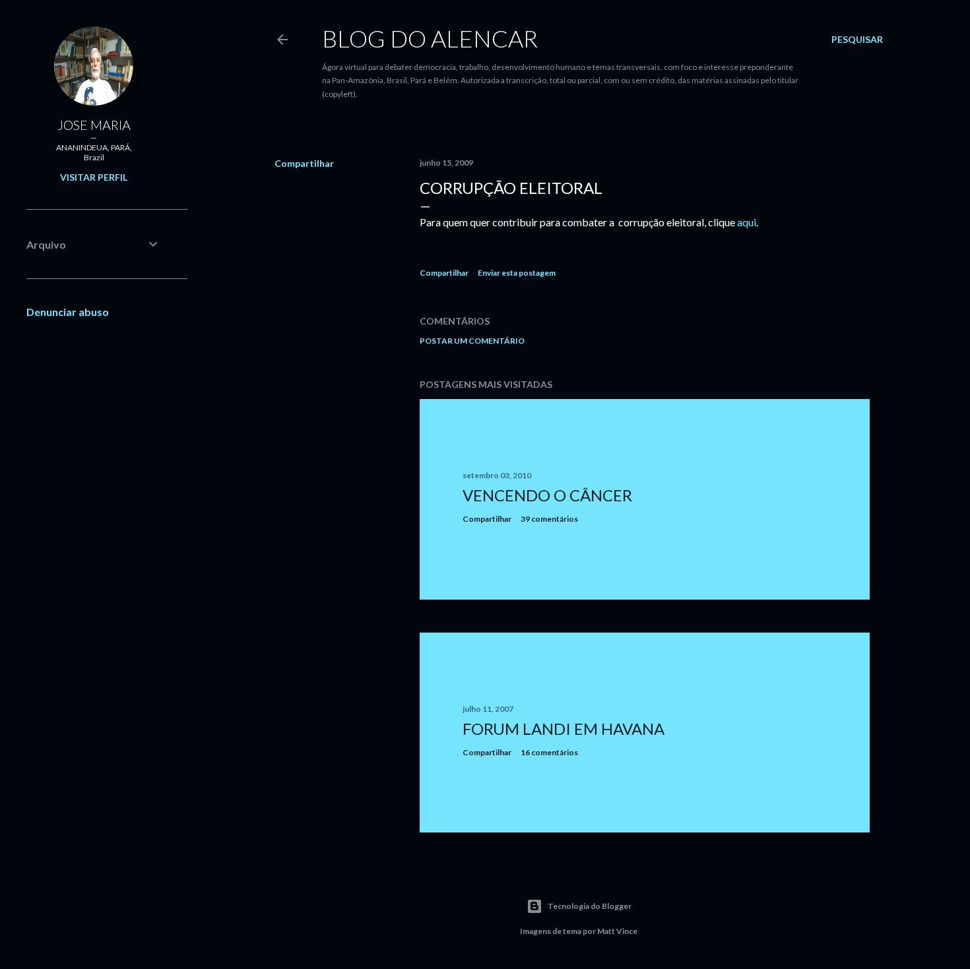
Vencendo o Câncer (547, 495)
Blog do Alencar (430, 38)
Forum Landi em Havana (563, 728)
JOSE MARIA (94, 125)
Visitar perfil (93, 177)
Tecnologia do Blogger (589, 906)
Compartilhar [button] (304, 163)
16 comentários (549, 752)
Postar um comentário (472, 341)
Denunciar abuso (67, 311)
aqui (746, 222)
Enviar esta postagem (517, 273)
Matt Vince (617, 931)
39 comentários (549, 519)
